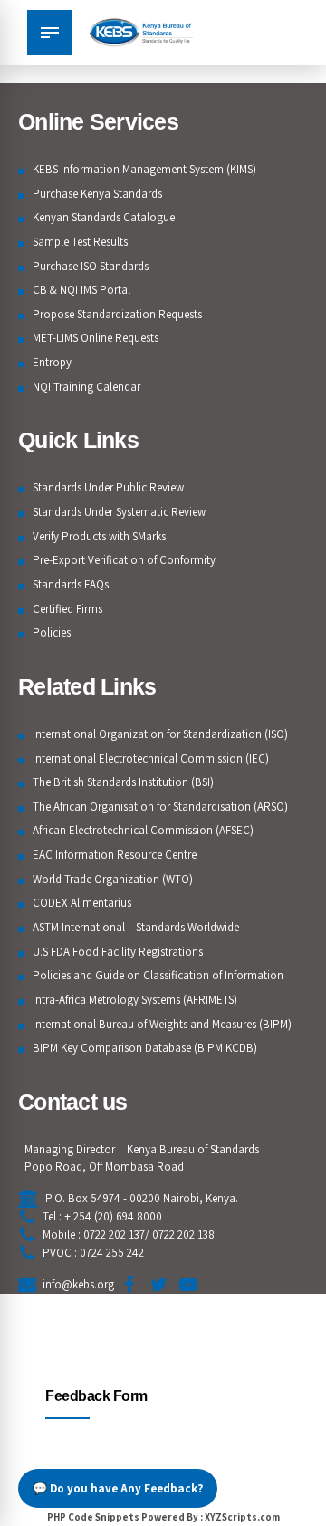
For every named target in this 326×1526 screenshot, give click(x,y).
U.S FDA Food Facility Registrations (118, 951)
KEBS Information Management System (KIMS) (144, 169)
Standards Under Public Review (108, 487)
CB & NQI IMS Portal (81, 289)
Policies (52, 632)
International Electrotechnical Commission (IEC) (151, 758)
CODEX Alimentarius (82, 902)
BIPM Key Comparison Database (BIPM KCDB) (145, 1047)
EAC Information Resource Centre (115, 854)
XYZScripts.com (242, 1517)
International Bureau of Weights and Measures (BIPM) (162, 1024)
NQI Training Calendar (86, 386)
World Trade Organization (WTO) (113, 879)
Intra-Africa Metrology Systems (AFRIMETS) (135, 999)
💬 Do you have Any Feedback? (118, 1488)
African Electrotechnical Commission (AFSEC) (143, 830)
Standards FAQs (71, 584)
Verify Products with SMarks (99, 536)
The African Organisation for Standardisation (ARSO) (160, 806)
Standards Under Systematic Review (119, 512)
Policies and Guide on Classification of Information (158, 975)
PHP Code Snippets (93, 1517)
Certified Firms (67, 609)
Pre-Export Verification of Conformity (124, 560)
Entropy (52, 362)
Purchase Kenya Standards (97, 193)
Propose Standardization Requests (117, 314)
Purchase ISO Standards (91, 266)
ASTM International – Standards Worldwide (136, 927)
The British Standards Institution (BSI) (123, 782)
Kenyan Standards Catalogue (104, 217)
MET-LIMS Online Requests (95, 337)
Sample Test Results (80, 241)
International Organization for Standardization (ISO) (160, 734)
